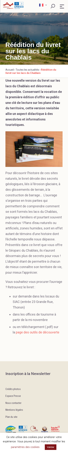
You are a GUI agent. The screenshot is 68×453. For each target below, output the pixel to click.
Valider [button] (50, 447)
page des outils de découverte (37, 332)
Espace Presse (13, 395)
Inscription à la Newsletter (28, 374)
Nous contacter (13, 403)
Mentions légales (14, 409)
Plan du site (11, 416)
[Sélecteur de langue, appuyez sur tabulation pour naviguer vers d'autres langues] (43, 5)
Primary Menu (61, 6)
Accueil (9, 69)
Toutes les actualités (27, 69)
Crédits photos (13, 389)
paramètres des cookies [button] (25, 447)
